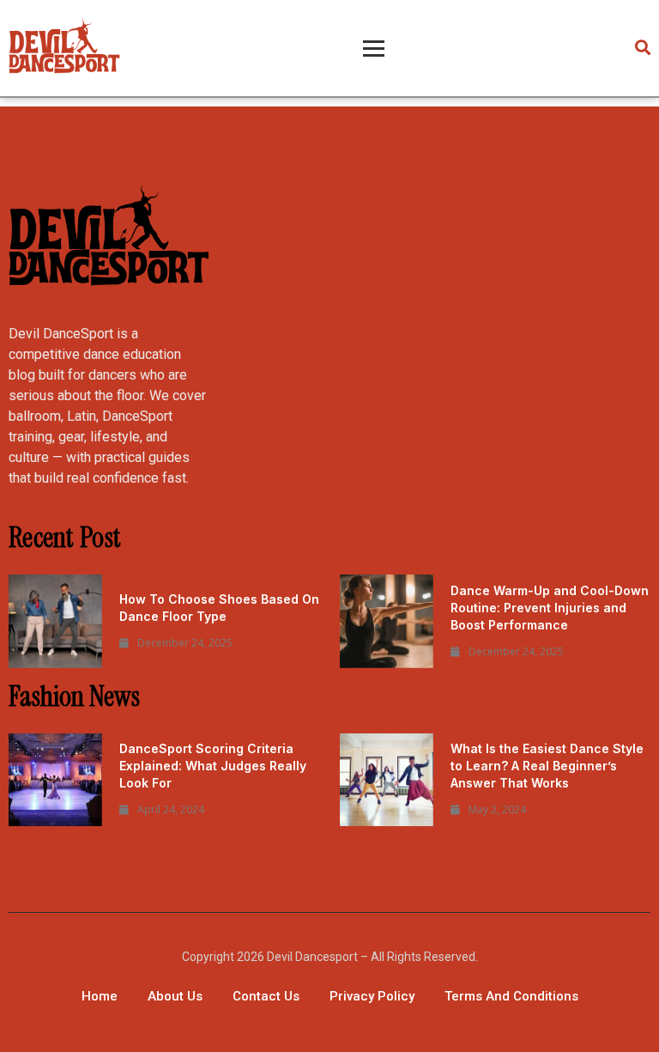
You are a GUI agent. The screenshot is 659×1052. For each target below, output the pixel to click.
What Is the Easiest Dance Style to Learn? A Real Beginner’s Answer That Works (547, 765)
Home (100, 996)
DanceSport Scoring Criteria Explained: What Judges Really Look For (212, 765)
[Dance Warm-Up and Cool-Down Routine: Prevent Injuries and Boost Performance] (386, 621)
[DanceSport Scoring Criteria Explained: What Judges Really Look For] (55, 780)
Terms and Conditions (511, 996)
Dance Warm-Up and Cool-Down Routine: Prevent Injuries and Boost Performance (549, 607)
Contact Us (266, 996)
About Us (175, 996)
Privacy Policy (372, 996)
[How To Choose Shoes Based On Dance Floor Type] (55, 621)
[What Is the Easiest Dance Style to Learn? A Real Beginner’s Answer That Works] (386, 780)
